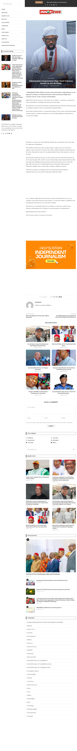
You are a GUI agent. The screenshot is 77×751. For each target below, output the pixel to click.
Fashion (29, 639)
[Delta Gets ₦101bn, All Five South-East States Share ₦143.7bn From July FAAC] (64, 334)
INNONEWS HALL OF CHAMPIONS (37, 660)
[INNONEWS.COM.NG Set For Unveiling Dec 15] (30, 610)
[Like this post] (51, 297)
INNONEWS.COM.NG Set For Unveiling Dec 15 (48, 607)
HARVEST (30, 650)
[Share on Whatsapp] (57, 297)
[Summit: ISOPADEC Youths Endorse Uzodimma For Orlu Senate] (38, 381)
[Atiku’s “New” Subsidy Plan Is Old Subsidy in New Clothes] (37, 467)
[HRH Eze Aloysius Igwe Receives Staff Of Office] (6, 117)
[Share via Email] (61, 297)
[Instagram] (5, 133)
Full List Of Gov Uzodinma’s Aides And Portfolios (43, 574)
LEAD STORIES (5, 22)
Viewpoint (5, 25)
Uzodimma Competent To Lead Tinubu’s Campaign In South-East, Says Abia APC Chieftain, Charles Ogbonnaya (63, 478)
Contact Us (5, 35)
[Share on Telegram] (59, 297)
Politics (4, 19)
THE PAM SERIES (32, 709)
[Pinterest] (7, 133)
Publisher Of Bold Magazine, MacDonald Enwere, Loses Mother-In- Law (17, 85)
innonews (46, 85)
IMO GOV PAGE (31, 657)
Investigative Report (8, 45)
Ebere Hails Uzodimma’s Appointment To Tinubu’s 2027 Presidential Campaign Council (63, 527)
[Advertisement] (38, 128)
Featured (29, 643)
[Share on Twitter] (54, 297)
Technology (30, 705)
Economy (29, 632)
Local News (5, 32)
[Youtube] (9, 133)
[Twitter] (3, 133)
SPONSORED (31, 698)
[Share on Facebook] (53, 297)
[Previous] (44, 2)
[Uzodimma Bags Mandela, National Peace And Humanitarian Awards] (64, 358)
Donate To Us (5, 16)
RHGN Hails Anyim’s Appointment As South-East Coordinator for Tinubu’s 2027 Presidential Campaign (37, 503)
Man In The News (32, 685)
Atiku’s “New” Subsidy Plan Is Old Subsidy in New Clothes (37, 477)
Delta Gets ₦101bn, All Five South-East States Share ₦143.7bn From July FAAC (36, 526)
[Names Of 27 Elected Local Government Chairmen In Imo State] (30, 592)
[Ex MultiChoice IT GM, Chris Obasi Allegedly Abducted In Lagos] (6, 58)
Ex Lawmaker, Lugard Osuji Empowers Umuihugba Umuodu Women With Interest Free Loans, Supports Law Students (64, 503)
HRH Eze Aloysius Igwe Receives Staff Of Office (17, 116)
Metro (29, 688)
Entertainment (31, 636)
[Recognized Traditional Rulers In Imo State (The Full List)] (30, 583)
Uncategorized (31, 712)
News (28, 692)
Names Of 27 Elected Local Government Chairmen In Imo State (53, 589)
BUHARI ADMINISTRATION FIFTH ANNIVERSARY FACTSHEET (45, 622)
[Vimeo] (11, 133)
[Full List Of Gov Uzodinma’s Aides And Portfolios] (51, 555)
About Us (4, 39)
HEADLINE (4, 12)
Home (3, 9)
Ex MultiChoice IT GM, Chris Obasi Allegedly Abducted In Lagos (17, 58)
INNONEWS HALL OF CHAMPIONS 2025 (38, 667)
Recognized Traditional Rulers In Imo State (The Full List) (52, 580)
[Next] (45, 2)
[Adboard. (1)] (51, 241)
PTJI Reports (5, 42)
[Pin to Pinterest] (56, 297)
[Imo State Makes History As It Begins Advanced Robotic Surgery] (38, 358)
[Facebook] (1, 133)
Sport (3, 29)
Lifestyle (29, 678)
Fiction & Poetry (31, 646)
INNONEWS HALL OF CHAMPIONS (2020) (39, 664)
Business (29, 625)
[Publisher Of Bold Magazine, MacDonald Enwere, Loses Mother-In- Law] (6, 85)
